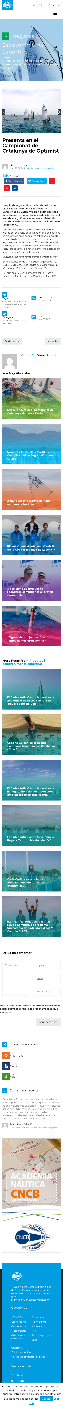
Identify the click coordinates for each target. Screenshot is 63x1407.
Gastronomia (18, 1326)
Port (34, 1330)
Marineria (37, 1326)
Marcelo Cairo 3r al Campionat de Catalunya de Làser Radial (30, 411)
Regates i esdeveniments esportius (23, 44)
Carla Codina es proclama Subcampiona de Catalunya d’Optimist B (26, 882)
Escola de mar (19, 1321)
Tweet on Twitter (38, 181)
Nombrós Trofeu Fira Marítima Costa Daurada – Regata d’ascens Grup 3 (30, 455)
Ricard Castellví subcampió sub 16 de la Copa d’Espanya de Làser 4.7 (31, 548)
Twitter (21, 1381)
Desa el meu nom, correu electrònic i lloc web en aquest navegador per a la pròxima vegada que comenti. (30, 1008)
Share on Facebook (15, 181)
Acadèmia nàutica (20, 1127)
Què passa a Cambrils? (18, 1337)
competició (7, 304)
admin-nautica (18, 165)
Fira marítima (39, 1321)
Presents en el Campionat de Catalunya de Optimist (30, 145)
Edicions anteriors (21, 1352)
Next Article (52, 341)
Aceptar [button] (46, 1399)
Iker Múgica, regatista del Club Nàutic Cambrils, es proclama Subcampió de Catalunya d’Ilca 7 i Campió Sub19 (31, 926)
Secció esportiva (41, 1335)
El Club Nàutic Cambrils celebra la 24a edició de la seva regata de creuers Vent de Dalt (30, 700)
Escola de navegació (48, 1127)
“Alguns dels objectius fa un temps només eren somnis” (27, 639)
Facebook (22, 1375)
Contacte (16, 1347)
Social (35, 1339)
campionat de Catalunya (14, 301)
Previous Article (12, 341)
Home (6, 57)
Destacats (33, 1127)
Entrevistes (38, 1317)
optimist (18, 304)
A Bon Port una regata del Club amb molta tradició (29, 502)
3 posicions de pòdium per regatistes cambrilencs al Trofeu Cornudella (30, 592)
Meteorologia (18, 1330)
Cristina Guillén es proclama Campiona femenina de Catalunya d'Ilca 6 (31, 746)
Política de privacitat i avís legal (28, 1356)
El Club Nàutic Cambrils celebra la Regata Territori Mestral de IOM (30, 839)
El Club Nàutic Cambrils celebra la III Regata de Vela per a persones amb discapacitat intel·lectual (30, 791)
